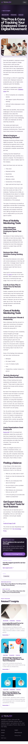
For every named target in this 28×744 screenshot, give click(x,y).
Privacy (2, 735)
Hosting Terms (18, 735)
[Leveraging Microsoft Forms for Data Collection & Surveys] (14, 611)
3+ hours (9, 274)
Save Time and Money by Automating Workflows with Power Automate (12, 693)
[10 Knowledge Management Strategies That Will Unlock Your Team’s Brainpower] (14, 646)
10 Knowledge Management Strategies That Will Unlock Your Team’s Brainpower (13, 659)
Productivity (13, 14)
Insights (16, 730)
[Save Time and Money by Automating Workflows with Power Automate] (14, 680)
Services (3, 730)
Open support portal (7, 567)
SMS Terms (3, 738)
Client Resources (18, 732)
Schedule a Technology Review (14, 554)
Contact (3, 732)
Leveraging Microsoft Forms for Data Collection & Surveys (13, 624)
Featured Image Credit (9, 523)
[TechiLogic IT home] (6, 2)
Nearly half (6, 432)
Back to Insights (6, 10)
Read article (5, 635)
